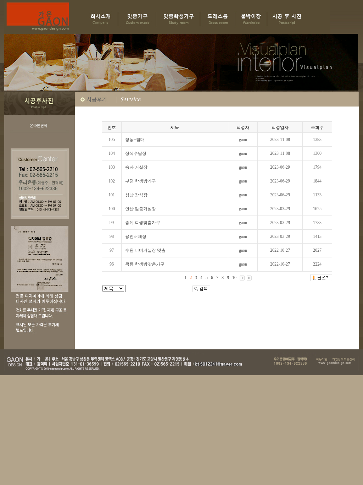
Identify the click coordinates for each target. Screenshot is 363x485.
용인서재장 (135, 236)
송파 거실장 (136, 167)
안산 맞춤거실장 (140, 208)
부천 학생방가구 (140, 181)
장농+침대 (135, 139)
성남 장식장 (136, 194)
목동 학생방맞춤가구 (144, 264)
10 (234, 277)
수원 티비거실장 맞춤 (145, 250)
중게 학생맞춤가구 (142, 222)
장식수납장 (135, 153)
